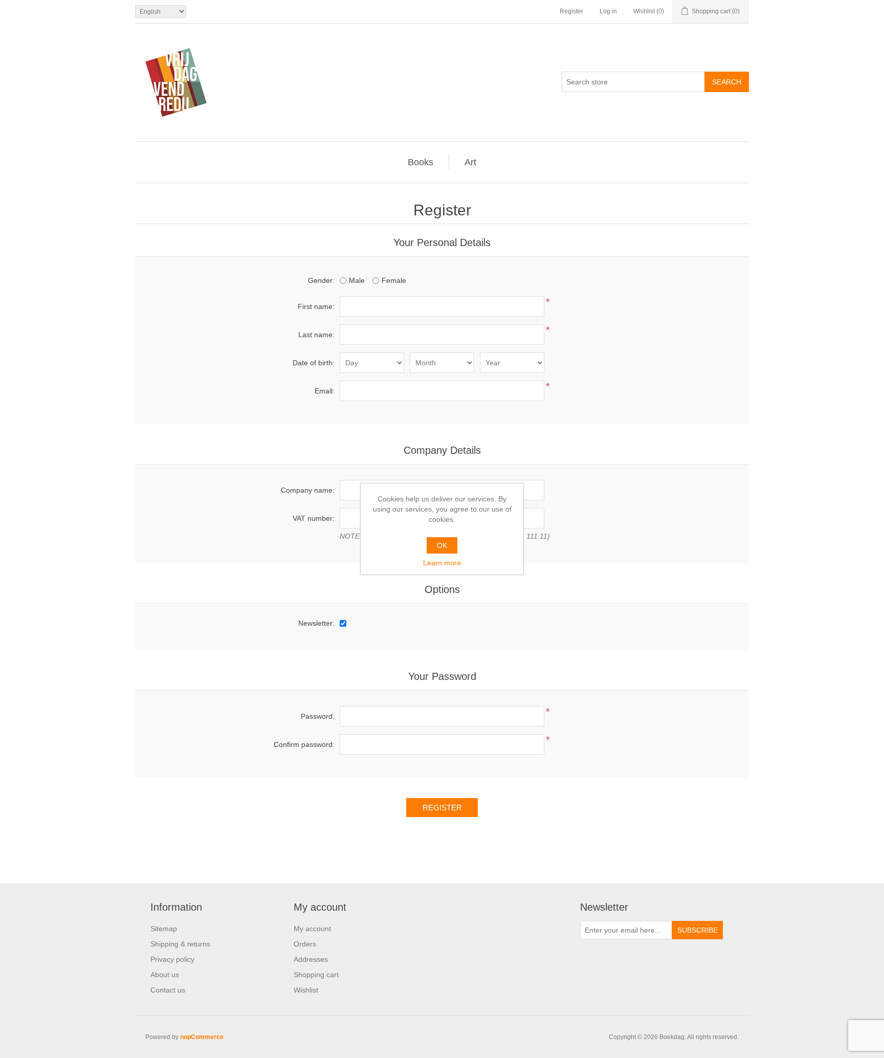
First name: (316, 306)
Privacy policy (172, 959)
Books (420, 162)
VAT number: (314, 518)
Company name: (308, 490)
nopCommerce (202, 1037)
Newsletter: (316, 623)
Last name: (316, 334)
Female (394, 280)
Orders (305, 944)
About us (164, 975)
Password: (318, 716)
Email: (325, 391)
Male (357, 280)
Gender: (321, 280)
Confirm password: (304, 744)
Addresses (311, 959)
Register (571, 11)
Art (470, 162)
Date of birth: (314, 363)
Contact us (167, 990)
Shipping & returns (180, 944)
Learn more (442, 563)
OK (442, 545)
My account (312, 928)
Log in (608, 11)
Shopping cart (316, 975)
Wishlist (306, 990)
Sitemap (163, 928)
